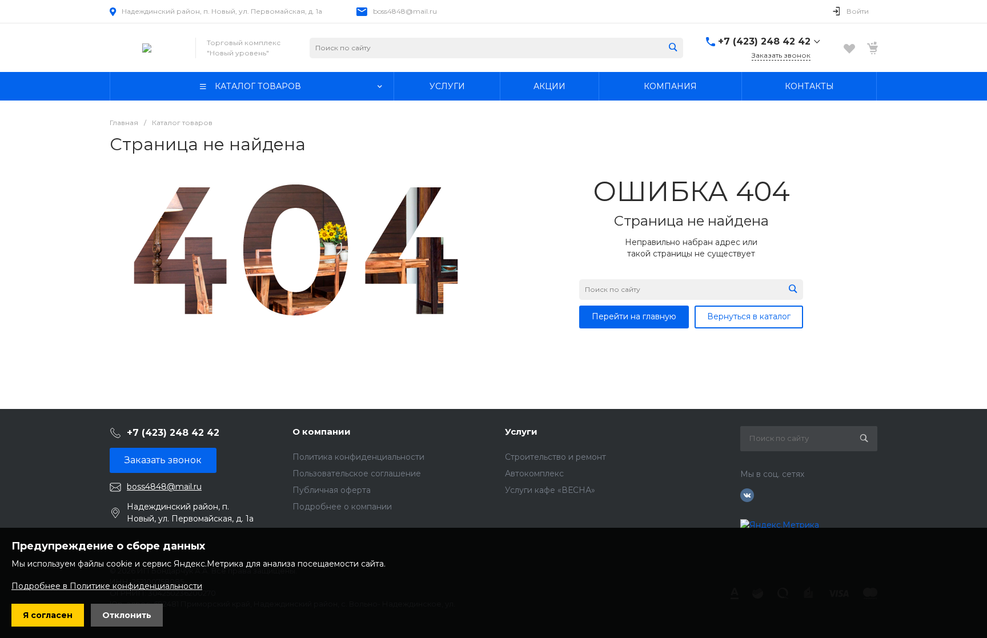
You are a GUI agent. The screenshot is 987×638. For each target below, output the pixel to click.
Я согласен (48, 615)
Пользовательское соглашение (356, 473)
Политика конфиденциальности (358, 457)
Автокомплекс (534, 473)
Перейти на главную (634, 316)
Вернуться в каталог (749, 316)
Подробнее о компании (342, 506)
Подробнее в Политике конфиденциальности (106, 586)
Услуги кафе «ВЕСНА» (550, 490)
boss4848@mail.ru (405, 11)
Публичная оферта (331, 490)
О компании (321, 431)
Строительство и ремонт (555, 457)
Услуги (521, 431)
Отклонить (126, 615)
